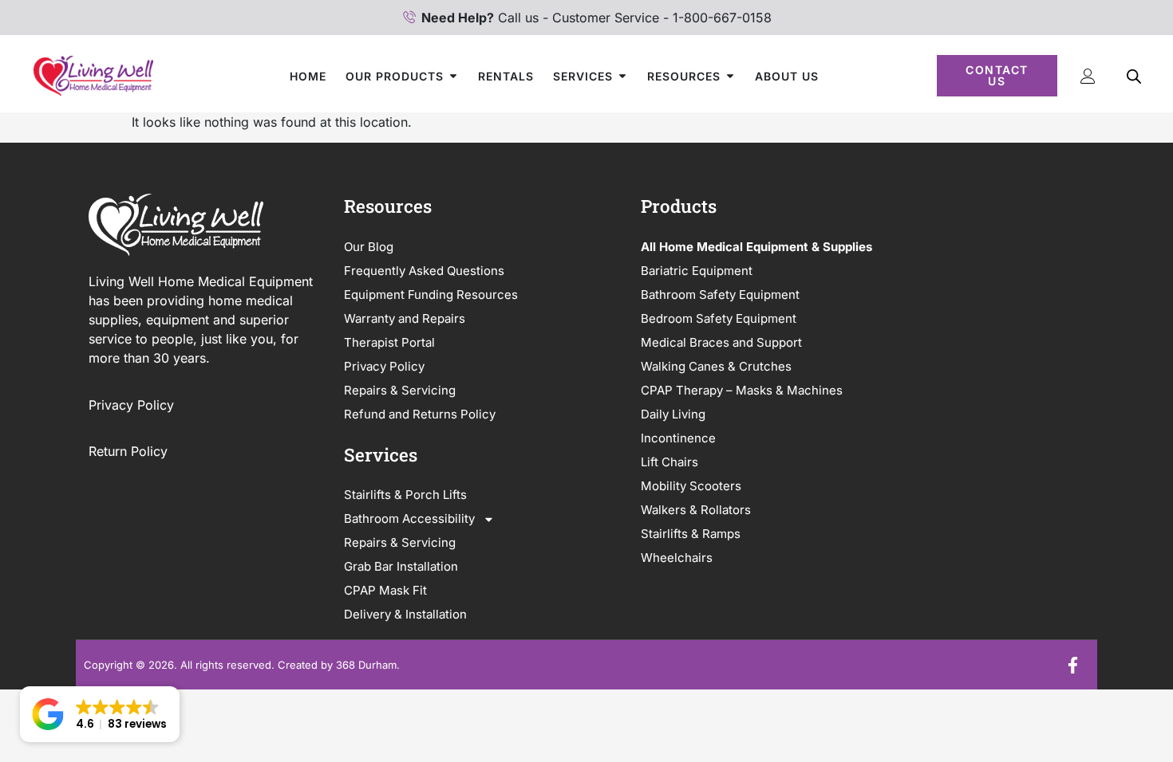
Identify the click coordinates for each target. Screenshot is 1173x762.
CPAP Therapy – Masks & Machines (742, 390)
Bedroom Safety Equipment (718, 318)
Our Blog (368, 246)
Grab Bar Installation (401, 566)
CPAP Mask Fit (385, 590)
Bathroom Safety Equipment (720, 294)
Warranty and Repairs (404, 318)
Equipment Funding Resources (431, 294)
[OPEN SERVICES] (622, 76)
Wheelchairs (677, 557)
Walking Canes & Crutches (716, 366)
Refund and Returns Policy (420, 414)
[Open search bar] (1134, 76)
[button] (100, 714)
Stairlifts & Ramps (691, 533)
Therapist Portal (389, 342)
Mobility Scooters (691, 485)
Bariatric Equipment (696, 270)
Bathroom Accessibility (409, 518)
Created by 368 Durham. (339, 664)
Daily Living (673, 414)
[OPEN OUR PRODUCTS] (453, 76)
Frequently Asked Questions (424, 270)
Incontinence (678, 438)
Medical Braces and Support (721, 342)
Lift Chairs (669, 461)
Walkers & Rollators (696, 509)
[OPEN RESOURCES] (730, 76)
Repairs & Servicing (400, 390)
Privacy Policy (133, 405)
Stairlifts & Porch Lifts (405, 494)
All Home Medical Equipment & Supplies (756, 246)
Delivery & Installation (405, 614)
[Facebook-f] (1072, 664)
